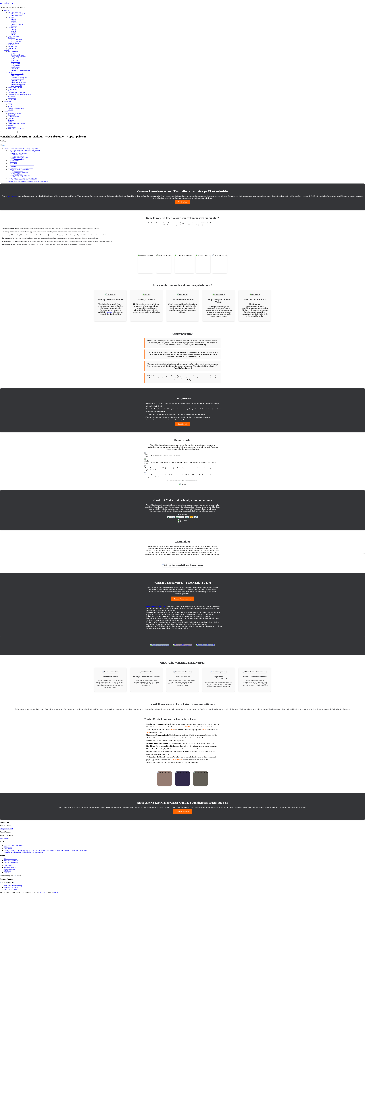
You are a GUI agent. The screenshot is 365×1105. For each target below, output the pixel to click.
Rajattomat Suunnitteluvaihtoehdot (22, 175)
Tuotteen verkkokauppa (11, 862)
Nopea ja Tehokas (18, 154)
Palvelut (6, 10)
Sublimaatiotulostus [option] (17, 922)
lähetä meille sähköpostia (210, 403)
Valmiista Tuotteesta (17, 24)
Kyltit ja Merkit (12, 89)
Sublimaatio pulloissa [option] (21, 927)
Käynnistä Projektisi (183, 811)
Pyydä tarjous (182, 202)
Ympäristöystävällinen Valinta (21, 157)
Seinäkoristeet (15, 67)
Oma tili (10, 106)
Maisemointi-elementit (18, 84)
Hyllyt (13, 58)
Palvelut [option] (10, 908)
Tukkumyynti (12, 48)
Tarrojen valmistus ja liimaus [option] (20, 933)
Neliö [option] (8, 976)
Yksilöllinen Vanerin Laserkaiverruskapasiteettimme (23, 178)
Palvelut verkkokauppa (11, 860)
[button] (182, 904)
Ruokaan (14, 26)
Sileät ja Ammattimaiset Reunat (21, 172)
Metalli (13, 19)
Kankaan (14, 22)
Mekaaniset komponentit (18, 82)
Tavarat (10, 104)
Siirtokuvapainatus (13, 43)
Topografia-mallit (16, 86)
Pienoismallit (15, 75)
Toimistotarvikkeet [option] (17, 963)
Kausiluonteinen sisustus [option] (18, 952)
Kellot (13, 53)
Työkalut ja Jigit (16, 80)
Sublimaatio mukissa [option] (21, 925)
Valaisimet (14, 69)
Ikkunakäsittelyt (16, 65)
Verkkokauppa (8, 101)
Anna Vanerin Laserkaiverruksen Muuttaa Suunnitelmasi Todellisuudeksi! (29, 181)
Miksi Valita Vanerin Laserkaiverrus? (19, 169)
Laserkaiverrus (12, 17)
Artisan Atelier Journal (14, 113)
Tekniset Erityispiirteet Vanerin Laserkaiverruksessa (26, 179)
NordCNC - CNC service (11, 889)
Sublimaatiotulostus (13, 36)
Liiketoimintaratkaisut (14, 12)
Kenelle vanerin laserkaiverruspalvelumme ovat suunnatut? (25, 150)
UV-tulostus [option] (15, 935)
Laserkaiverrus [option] (15, 910)
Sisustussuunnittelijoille (18, 14)
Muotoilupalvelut (13, 46)
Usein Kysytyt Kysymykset (16, 128)
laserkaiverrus (12, 196)
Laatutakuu (13, 166)
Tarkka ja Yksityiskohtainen (20, 153)
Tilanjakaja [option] (18, 944)
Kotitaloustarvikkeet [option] (17, 954)
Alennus (10, 110)
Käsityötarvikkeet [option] (16, 950)
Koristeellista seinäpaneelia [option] (23, 941)
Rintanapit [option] (14, 916)
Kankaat (13, 33)
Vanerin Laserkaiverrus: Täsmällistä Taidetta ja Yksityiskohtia (21, 148)
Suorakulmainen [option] (12, 978)
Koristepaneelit (15, 63)
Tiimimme (11, 118)
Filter (2, 969)
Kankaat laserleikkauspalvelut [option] (23, 914)
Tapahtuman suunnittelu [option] (18, 961)
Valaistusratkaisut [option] (16, 965)
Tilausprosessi (13, 162)
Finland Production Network (16, 123)
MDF (13, 34)
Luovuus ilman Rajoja (19, 159)
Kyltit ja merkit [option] (15, 956)
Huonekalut (14, 60)
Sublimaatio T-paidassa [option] (21, 931)
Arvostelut (11, 125)
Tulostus (6, 872)
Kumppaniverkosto (13, 116)
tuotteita (109, 312)
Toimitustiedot (13, 163)
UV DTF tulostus (16, 41)
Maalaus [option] (14, 958)
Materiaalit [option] (15, 960)
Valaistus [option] (18, 946)
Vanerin (13, 21)
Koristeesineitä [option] (19, 942)
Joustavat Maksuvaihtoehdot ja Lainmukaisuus (22, 165)
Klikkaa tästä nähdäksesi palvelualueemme (183, 481)
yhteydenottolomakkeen (185, 403)
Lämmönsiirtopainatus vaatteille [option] (24, 920)
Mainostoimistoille (16, 15)
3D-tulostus (11, 45)
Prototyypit (11, 72)
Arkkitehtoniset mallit (17, 79)
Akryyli (13, 31)
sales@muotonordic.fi (6, 829)
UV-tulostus (11, 38)
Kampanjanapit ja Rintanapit (16, 92)
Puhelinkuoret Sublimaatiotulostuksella (19, 94)
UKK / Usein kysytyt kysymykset (14, 845)
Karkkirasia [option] (15, 948)
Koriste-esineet (15, 62)
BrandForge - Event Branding (13, 886)
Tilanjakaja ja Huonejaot (18, 57)
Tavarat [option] (10, 937)
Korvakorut (11, 96)
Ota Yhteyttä (182, 424)
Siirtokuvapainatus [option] (17, 918)
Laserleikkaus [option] (15, 912)
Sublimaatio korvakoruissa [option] (22, 923)
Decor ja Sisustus (13, 51)
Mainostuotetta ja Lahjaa (15, 87)
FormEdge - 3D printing (11, 887)
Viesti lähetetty (4, 838)
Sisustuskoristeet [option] (17, 939)
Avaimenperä (12, 98)
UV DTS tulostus (16, 39)
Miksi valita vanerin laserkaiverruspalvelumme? (22, 152)
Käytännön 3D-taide (17, 55)
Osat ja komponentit (17, 74)
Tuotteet (6, 50)
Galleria (10, 122)
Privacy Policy (12, 127)
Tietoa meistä (8, 848)
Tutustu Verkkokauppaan (182, 599)
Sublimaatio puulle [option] (20, 929)
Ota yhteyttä (11, 115)
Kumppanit (11, 120)
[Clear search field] (18, 901)
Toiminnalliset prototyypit (19, 77)
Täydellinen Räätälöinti (19, 156)
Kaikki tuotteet (12, 99)
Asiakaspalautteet (14, 160)
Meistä (6, 111)
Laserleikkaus (12, 27)
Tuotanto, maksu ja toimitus (16, 108)
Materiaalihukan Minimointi (20, 176)
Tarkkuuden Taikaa (18, 171)
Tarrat (9, 91)
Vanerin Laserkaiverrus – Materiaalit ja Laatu (21, 168)
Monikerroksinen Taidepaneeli (20, 70)
